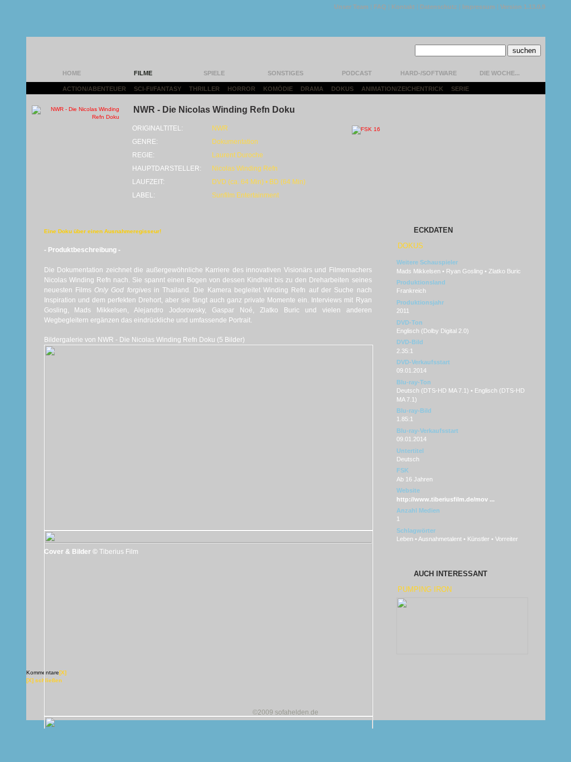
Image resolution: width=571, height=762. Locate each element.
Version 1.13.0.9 (522, 6)
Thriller (204, 88)
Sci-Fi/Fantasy (157, 88)
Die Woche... (500, 73)
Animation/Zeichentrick (402, 88)
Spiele (214, 73)
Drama (312, 88)
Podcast (357, 73)
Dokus (342, 88)
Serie (460, 88)
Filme (143, 73)
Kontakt (403, 6)
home (71, 73)
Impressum (478, 6)
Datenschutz (438, 6)
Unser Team (351, 6)
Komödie (278, 88)
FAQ (380, 6)
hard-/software (428, 73)
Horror (241, 88)
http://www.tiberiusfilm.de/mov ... (445, 499)
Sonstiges (285, 73)
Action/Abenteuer (94, 88)
